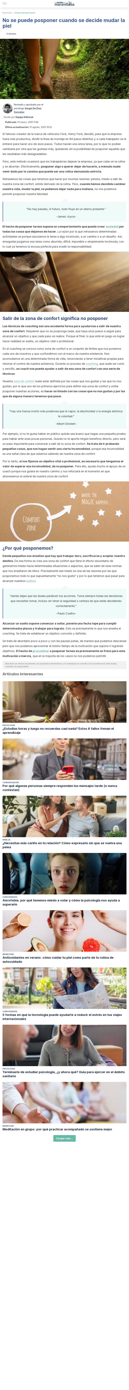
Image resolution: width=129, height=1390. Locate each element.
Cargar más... (64, 1138)
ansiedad (112, 226)
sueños (31, 581)
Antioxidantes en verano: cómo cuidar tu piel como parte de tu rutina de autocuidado (58, 960)
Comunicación (11, 782)
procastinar (41, 651)
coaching (92, 363)
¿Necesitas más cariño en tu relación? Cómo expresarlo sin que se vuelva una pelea (62, 845)
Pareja (6, 840)
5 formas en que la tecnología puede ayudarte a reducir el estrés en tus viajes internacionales (62, 1017)
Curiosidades (10, 897)
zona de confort (24, 381)
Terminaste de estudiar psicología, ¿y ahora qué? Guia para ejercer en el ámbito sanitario (64, 1074)
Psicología (9, 725)
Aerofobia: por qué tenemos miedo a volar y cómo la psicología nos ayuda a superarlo (61, 902)
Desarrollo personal (25, 13)
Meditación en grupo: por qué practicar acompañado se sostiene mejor (57, 1129)
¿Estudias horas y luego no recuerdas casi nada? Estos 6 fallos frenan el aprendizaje (58, 731)
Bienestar (7, 13)
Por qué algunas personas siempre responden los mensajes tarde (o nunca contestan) (60, 788)
